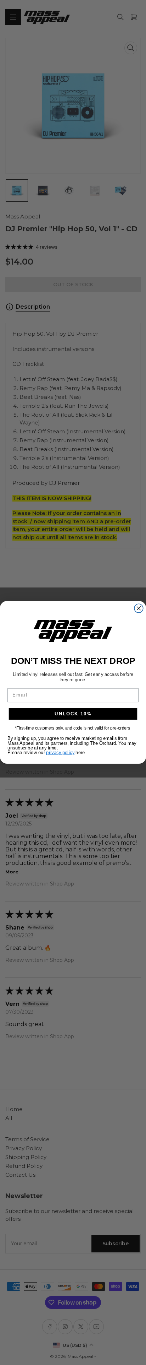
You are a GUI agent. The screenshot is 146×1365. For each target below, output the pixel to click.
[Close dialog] (138, 608)
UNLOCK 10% (73, 713)
